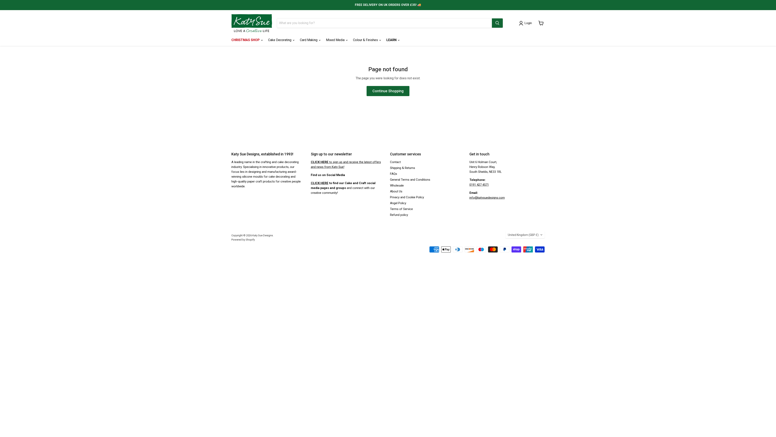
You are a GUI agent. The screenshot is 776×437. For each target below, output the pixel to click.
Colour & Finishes (366, 40)
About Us (396, 191)
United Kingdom (523, 235)
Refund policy (399, 215)
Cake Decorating (280, 40)
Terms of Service (401, 209)
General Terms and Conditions (410, 179)
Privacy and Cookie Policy (407, 197)
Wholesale (397, 185)
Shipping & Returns (402, 168)
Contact (395, 162)
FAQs (393, 174)
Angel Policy (398, 203)
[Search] (497, 23)
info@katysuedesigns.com (487, 197)
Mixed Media (335, 40)
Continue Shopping (388, 91)
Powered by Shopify (243, 239)
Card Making (309, 40)
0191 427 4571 (479, 185)
